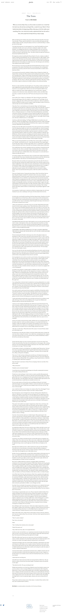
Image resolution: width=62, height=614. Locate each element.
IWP (51, 2)
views (48, 2)
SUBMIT (29, 605)
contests (12, 2)
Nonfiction (34, 13)
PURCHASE (29, 607)
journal (2, 2)
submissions (7, 2)
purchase (58, 2)
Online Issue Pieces (38, 13)
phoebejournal (23, 13)
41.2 (13, 595)
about (54, 2)
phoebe (31, 2)
